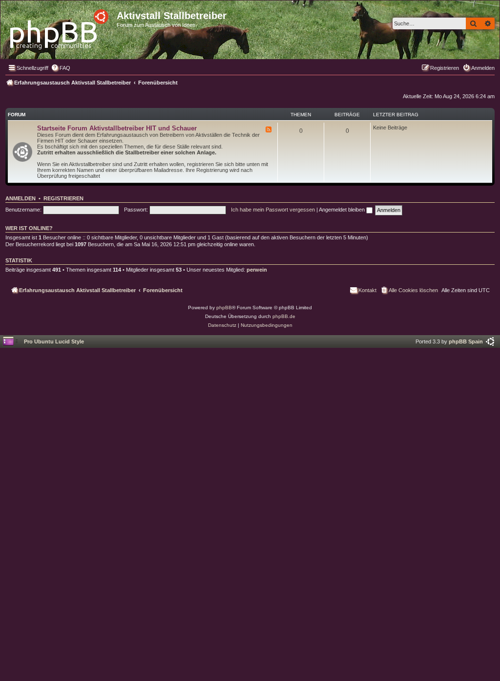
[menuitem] (60, 68)
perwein (257, 270)
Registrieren (63, 198)
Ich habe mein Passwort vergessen (273, 210)
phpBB (224, 307)
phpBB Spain (466, 341)
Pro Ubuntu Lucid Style (54, 341)
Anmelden (20, 198)
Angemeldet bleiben (342, 210)
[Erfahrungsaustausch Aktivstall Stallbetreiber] (60, 26)
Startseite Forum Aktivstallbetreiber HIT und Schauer (117, 128)
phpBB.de (283, 316)
